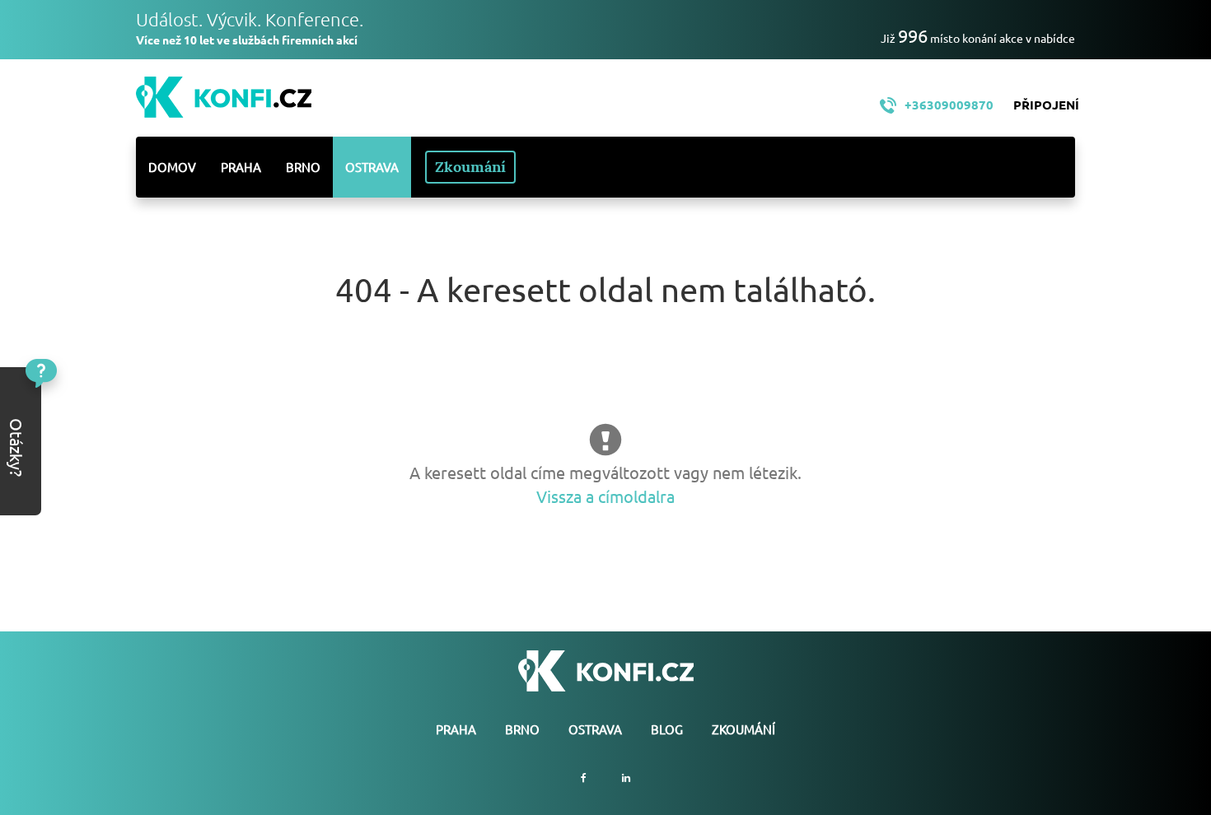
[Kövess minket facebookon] (583, 777)
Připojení (1046, 104)
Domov (172, 167)
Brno (303, 167)
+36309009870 (949, 104)
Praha (241, 167)
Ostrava (372, 167)
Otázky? (72, 409)
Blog (667, 729)
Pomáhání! (72, 460)
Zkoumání (470, 166)
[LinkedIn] (626, 777)
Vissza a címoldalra (605, 496)
